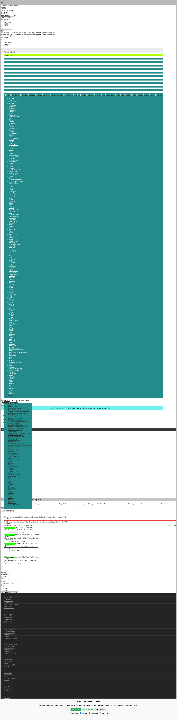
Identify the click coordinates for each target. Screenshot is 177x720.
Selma (11, 317)
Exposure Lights (14, 160)
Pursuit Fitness (13, 274)
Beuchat (11, 125)
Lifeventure (12, 211)
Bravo (11, 130)
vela (5, 57)
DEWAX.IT (12, 153)
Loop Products (13, 216)
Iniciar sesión (8, 659)
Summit (11, 335)
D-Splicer (12, 146)
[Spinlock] (152, 95)
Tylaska (11, 359)
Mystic (11, 239)
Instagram (7, 690)
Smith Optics (13, 324)
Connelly (11, 140)
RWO (10, 297)
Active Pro (12, 98)
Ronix (11, 289)
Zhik (10, 392)
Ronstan (11, 291)
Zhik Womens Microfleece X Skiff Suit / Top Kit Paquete (21, 538)
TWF (10, 357)
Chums (11, 135)
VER (6, 592)
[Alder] (7, 95)
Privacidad (7, 606)
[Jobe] (103, 95)
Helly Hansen (13, 193)
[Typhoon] (158, 95)
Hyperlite (11, 199)
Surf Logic (12, 340)
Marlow (11, 231)
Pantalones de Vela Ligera (15, 435)
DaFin (11, 148)
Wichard (11, 375)
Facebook (7, 686)
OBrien (11, 254)
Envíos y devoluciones (11, 604)
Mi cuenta (4, 669)
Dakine (11, 150)
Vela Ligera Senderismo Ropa (17, 428)
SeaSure (11, 314)
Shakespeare (12, 319)
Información (4, 611)
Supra (10, 339)
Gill (10, 178)
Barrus (11, 120)
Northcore (12, 247)
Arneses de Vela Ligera (15, 430)
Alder (10, 100)
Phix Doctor (12, 266)
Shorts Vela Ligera (13, 438)
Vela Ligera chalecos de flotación (17, 426)
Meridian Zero (13, 234)
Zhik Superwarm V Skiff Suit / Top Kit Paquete (18, 529)
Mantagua (12, 226)
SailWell (11, 299)
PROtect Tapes (13, 271)
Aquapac (11, 111)
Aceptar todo (75, 709)
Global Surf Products (15, 179)
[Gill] (75, 95)
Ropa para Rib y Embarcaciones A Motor (20, 445)
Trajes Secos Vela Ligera (15, 418)
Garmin (11, 176)
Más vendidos (8, 634)
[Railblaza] (127, 95)
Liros (10, 213)
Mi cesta (3, 49)
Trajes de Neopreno (10, 64)
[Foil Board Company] (56, 95)
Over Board (12, 262)
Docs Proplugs (13, 155)
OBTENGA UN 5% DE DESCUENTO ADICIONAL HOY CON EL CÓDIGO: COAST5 (81, 408)
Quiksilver (12, 276)
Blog (5, 688)
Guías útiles (7, 599)
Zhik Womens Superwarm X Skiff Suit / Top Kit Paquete (21, 560)
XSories (11, 383)
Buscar (13, 36)
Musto (11, 237)
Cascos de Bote (12, 431)
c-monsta (11, 131)
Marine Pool (12, 229)
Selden (11, 315)
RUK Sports (12, 294)
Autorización (8, 55)
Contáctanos (8, 597)
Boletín (6, 666)
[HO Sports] (90, 95)
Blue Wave (12, 128)
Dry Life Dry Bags (14, 156)
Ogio (10, 257)
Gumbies (11, 186)
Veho (10, 365)
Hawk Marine (13, 191)
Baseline (11, 121)
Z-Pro (10, 390)
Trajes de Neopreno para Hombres (18, 413)
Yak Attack (12, 387)
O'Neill (11, 252)
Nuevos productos (9, 633)
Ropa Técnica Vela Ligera (15, 425)
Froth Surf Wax (13, 173)
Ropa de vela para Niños (15, 443)
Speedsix (11, 329)
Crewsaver (12, 143)
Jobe (10, 204)
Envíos (6, 25)
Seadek (11, 310)
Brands (6, 92)
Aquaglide (12, 108)
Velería (6, 60)
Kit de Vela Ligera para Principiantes (19, 433)
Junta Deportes (8, 71)
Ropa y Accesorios (9, 78)
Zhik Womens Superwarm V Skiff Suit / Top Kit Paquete (21, 547)
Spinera (11, 330)
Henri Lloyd (12, 194)
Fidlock (11, 165)
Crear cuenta (8, 661)
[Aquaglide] (24, 95)
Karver (11, 206)
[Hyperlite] (97, 95)
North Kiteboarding (14, 244)
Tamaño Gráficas (9, 602)
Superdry (11, 337)
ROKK (11, 287)
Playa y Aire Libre (9, 85)
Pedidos (6, 24)
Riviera (11, 286)
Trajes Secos (8, 67)
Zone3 (11, 393)
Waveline (11, 372)
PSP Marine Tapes (14, 272)
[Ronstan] (139, 95)
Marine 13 (12, 228)
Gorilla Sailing (13, 183)
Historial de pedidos (10, 665)
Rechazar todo (100, 709)
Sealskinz (12, 312)
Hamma (11, 188)
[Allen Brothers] (15, 95)
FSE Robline (13, 174)
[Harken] (83, 95)
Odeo (10, 256)
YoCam (11, 388)
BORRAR (14, 592)
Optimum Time (13, 259)
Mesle (11, 236)
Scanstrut (11, 304)
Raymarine (12, 281)
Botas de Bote (12, 416)
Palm (10, 264)
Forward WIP (13, 171)
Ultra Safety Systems (15, 362)
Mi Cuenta (7, 22)
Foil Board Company (15, 170)
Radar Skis (12, 277)
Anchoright (12, 105)
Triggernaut (12, 355)
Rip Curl (11, 284)
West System (13, 373)
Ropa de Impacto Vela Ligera (16, 436)
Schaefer (11, 305)
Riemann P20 (13, 282)
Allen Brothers (13, 102)
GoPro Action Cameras (16, 181)
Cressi (11, 141)
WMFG (11, 382)
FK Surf (11, 168)
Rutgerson (12, 296)
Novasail (11, 249)
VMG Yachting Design (15, 368)
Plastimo (11, 267)
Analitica (84, 713)
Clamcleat (12, 136)
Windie (11, 380)
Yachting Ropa (12, 406)
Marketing (105, 713)
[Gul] (78, 95)
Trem (10, 354)
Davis (10, 151)
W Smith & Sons (14, 370)
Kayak (6, 81)
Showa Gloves (13, 320)
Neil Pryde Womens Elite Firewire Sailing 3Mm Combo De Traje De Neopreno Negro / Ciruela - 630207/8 (35, 522)
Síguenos (3, 693)
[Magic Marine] (110, 95)
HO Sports (12, 196)
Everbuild (12, 158)
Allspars (11, 103)
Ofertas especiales (9, 631)
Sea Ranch (12, 307)
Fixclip (11, 166)
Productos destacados (10, 629)
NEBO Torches (13, 241)
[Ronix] (133, 95)
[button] (7, 401)
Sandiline (11, 302)
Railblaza (11, 279)
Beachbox (12, 123)
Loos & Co (12, 218)
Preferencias (94, 713)
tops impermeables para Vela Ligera (18, 421)
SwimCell (12, 344)
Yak (10, 385)
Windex (11, 378)
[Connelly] (38, 95)
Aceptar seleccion (88, 709)
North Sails (12, 246)
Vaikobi (11, 364)
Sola (10, 325)
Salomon (11, 301)
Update (3, 17)
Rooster (11, 292)
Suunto (11, 342)
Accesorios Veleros (13, 446)
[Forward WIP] (68, 95)
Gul (10, 184)
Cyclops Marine (13, 145)
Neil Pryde (12, 242)
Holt (10, 198)
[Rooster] (146, 95)
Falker (11, 163)
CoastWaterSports (14, 138)
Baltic (10, 118)
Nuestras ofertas (5, 641)
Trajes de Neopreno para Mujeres (17, 415)
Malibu (11, 224)
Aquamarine (12, 110)
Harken (11, 189)
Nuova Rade (12, 251)
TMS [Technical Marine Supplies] (19, 352)
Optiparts (11, 261)
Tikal (10, 350)
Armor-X (11, 113)
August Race (13, 115)
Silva (10, 322)
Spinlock (11, 332)
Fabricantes (7, 636)
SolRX (11, 327)
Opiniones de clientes (10, 638)
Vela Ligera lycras (13, 423)
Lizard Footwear (14, 214)
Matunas (11, 233)
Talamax (11, 347)
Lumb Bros (12, 219)
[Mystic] (117, 95)
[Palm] (122, 95)
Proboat (11, 269)
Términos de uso (9, 608)
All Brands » (9, 395)
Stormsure (12, 334)
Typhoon (11, 360)
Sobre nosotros (8, 601)
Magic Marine (13, 221)
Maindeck (12, 223)
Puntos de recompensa (22, 400)
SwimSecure (12, 345)
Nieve (6, 88)
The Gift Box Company (16, 349)
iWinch (11, 203)
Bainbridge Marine (14, 116)
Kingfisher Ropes (14, 209)
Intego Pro (12, 201)
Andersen (12, 107)
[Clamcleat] (31, 95)
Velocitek (11, 367)
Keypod (11, 208)
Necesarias (74, 713)
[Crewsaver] (46, 95)
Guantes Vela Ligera (14, 440)
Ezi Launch (12, 161)
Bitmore (11, 126)
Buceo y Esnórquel (10, 74)
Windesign (12, 377)
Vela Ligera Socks (13, 441)
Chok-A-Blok (13, 133)
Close (8, 17)
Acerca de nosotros (13, 504)
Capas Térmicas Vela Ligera (16, 420)
